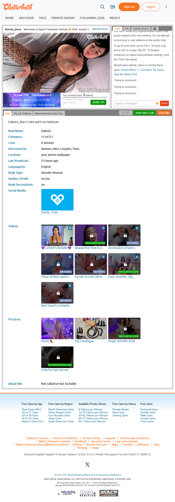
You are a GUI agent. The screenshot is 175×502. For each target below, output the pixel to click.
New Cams (118, 412)
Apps (114, 444)
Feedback (80, 441)
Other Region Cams (59, 412)
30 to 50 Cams (30, 418)
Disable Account (96, 444)
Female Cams (147, 412)
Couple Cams (147, 418)
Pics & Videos (22, 113)
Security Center (101, 441)
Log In (151, 7)
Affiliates (143, 444)
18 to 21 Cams (30, 412)
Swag (95, 447)
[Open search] (102, 7)
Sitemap (82, 447)
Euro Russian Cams (59, 415)
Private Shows (120, 409)
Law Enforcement (126, 441)
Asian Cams (54, 418)
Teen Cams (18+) (31, 409)
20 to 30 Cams (30, 415)
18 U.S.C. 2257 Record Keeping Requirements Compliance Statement (87, 475)
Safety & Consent (37, 438)
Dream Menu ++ (130, 69)
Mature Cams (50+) (33, 421)
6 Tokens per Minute (90, 409)
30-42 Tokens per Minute (93, 415)
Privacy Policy (92, 438)
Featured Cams (149, 409)
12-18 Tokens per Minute (93, 412)
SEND (164, 103)
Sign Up (129, 7)
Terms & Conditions (65, 438)
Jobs (156, 444)
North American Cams (61, 409)
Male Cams (146, 415)
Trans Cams (146, 421)
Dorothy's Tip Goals (152, 69)
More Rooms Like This (49, 113)
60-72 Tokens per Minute (93, 418)
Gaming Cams (120, 415)
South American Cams (61, 421)
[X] (87, 465)
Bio (8, 113)
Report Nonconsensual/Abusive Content (42, 444)
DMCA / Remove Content (54, 441)
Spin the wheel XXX (125, 74)
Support (110, 438)
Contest (127, 444)
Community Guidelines (134, 438)
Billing (77, 444)
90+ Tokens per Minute (92, 421)
